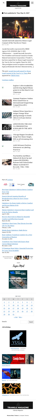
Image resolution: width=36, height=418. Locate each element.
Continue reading (8, 80)
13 (27, 305)
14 (31, 305)
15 (4, 308)
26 (22, 311)
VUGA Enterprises (15, 348)
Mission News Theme (12, 415)
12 (22, 305)
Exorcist (4, 380)
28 (31, 311)
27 (27, 311)
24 (13, 311)
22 (4, 311)
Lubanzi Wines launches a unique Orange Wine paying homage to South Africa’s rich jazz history (23, 114)
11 (18, 305)
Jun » (20, 317)
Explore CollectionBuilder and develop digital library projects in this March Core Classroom (23, 88)
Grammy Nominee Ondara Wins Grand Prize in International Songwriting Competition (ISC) (23, 101)
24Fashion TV (5, 395)
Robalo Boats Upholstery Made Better (14, 230)
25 (18, 311)
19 (22, 308)
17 (13, 308)
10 (13, 305)
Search (4, 321)
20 (27, 308)
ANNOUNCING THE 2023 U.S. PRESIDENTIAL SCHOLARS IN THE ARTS (22, 126)
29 (4, 314)
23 (9, 311)
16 (9, 308)
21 (31, 308)
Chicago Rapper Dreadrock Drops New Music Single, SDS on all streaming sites (23, 136)
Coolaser (10, 180)
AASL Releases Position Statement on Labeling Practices (22, 147)
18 (18, 308)
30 (9, 314)
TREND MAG (15, 75)
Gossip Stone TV (6, 365)
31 (13, 314)
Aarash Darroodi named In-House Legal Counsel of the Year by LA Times (17, 41)
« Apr (16, 317)
